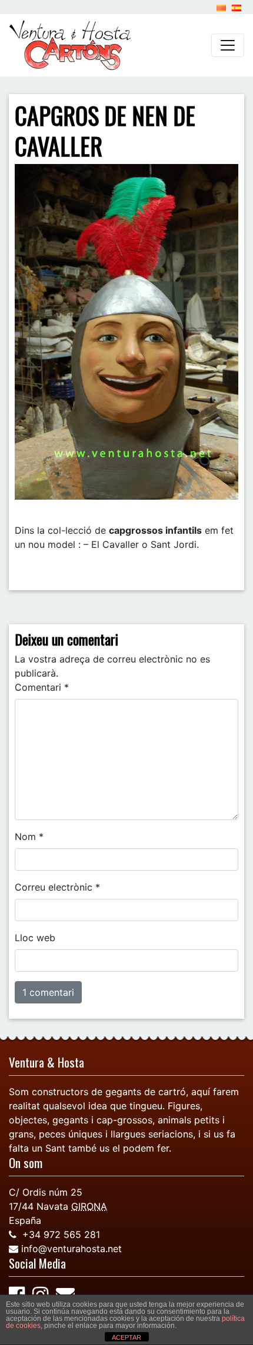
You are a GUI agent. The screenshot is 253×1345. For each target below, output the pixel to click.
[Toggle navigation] (227, 45)
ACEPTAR (126, 1337)
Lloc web (35, 937)
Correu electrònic (57, 887)
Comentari (42, 687)
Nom (29, 836)
